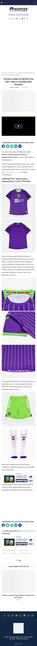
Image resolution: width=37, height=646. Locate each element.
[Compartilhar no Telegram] (16, 146)
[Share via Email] (19, 560)
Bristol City (13, 550)
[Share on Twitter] (17, 560)
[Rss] (24, 18)
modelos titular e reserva (12, 172)
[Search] (35, 2)
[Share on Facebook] (16, 560)
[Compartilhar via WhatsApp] (11, 146)
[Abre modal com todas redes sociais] (20, 146)
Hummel (5, 553)
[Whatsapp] (19, 18)
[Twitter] (11, 18)
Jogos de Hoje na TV (26, 531)
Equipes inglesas (23, 550)
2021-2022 (5, 550)
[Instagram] (14, 18)
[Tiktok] (27, 18)
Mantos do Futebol (6, 72)
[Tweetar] (7, 146)
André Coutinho (15, 87)
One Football (13, 553)
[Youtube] (17, 18)
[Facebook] (9, 18)
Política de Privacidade (22, 638)
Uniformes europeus (25, 553)
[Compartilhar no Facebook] (3, 146)
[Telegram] (22, 18)
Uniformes (14, 72)
